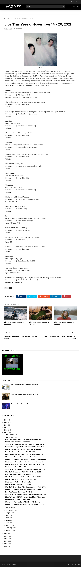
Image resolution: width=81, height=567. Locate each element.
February (9, 528)
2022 (6, 430)
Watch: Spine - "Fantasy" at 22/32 (18, 484)
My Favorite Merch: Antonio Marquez (24, 385)
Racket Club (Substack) (9, 2)
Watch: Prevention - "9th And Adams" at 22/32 (22, 477)
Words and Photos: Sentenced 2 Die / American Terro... (26, 457)
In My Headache (37, 2)
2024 (6, 425)
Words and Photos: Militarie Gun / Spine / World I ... (24, 489)
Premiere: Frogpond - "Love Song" (18, 499)
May (7, 520)
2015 (6, 546)
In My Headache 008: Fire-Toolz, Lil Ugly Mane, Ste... (24, 454)
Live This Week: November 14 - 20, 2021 (20, 474)
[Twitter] (73, 2)
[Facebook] (71, 2)
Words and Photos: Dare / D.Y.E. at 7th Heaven (22, 502)
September (10, 510)
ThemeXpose (12, 564)
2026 (6, 420)
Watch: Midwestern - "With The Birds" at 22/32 (23, 472)
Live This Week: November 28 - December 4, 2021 (23, 439)
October (9, 508)
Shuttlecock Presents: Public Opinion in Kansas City (24, 462)
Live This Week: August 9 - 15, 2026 (39, 323)
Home (6, 18)
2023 (6, 428)
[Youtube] (78, 2)
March (8, 525)
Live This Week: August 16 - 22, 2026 (14, 323)
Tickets (8, 107)
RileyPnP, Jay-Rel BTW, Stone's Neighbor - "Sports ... (25, 497)
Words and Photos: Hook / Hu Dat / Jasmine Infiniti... (25, 504)
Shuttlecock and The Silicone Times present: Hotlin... (25, 444)
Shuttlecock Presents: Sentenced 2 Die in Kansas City (25, 494)
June (7, 518)
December (10, 435)
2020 (6, 534)
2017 (6, 541)
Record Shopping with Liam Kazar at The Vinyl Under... (25, 447)
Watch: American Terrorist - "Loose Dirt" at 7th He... (25, 464)
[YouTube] (79, 564)
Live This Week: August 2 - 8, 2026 (64, 323)
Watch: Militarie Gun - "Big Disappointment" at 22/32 (25, 487)
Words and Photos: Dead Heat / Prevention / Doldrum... (26, 459)
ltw (11, 18)
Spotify (21, 2)
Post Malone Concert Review (21, 404)
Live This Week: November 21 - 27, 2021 (20, 452)
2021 (6, 432)
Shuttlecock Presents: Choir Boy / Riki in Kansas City (25, 469)
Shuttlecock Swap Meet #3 (15, 467)
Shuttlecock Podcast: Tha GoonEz (18, 482)
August (9, 513)
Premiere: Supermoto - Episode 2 (17, 442)
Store (28, 2)
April (8, 523)
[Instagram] (76, 2)
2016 (6, 544)
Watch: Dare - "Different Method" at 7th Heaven (23, 449)
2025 (6, 422)
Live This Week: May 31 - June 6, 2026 (24, 394)
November (10, 437)
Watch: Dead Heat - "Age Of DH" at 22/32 (20, 479)
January (9, 530)
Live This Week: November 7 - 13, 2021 (19, 492)
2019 (6, 536)
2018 (6, 539)
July (7, 515)
